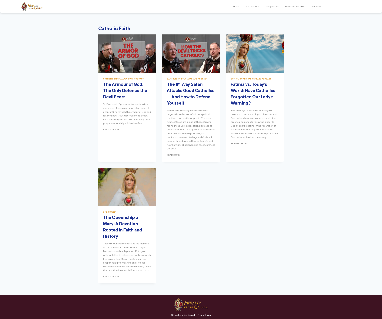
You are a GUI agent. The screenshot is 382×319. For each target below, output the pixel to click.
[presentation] (127, 53)
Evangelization (272, 6)
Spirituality (110, 212)
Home (236, 6)
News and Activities (295, 6)
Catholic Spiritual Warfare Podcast (123, 79)
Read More (111, 130)
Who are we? (252, 6)
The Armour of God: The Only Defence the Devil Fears (125, 90)
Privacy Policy (204, 315)
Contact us (316, 6)
